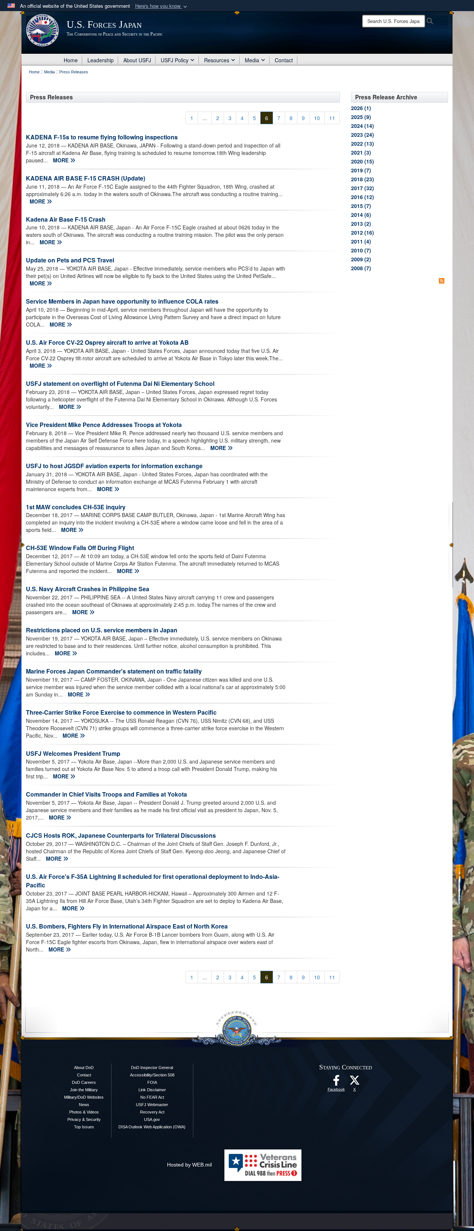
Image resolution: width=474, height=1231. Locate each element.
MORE (61, 160)
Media (252, 60)
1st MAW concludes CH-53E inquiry (76, 507)
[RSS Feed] (441, 280)
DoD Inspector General (152, 1067)
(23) (362, 179)
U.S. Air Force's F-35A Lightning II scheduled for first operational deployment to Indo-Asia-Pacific (152, 880)
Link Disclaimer (152, 1090)
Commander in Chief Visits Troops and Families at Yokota (106, 794)
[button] (161, 6)
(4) (361, 241)
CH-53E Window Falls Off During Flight (80, 547)
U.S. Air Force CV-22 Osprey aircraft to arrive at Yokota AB (107, 342)
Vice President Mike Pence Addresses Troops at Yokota (104, 424)
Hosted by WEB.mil (189, 1165)
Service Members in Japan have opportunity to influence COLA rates (122, 301)
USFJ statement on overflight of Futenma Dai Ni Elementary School (120, 383)
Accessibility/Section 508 (152, 1075)
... (205, 118)
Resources (216, 60)
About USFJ (137, 60)
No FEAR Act (152, 1097)
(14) (362, 125)
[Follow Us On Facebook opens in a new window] (336, 1082)
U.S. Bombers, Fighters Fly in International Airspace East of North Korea (127, 926)
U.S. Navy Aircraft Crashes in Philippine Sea (87, 589)
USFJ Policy (174, 60)
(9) (361, 116)
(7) (361, 170)
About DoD (84, 1067)
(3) (361, 152)
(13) (362, 143)
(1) (361, 108)
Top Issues (84, 1127)
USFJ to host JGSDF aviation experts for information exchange (114, 465)
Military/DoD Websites (84, 1097)
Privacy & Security (84, 1119)
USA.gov (152, 1119)
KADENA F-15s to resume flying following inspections (102, 137)
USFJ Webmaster (152, 1104)
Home (71, 60)
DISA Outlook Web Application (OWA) (152, 1127)
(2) (361, 223)
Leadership (100, 60)
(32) (362, 188)
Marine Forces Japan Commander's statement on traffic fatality (114, 671)
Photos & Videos (84, 1112)
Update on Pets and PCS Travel (70, 260)
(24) (362, 134)
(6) (361, 214)
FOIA (152, 1082)
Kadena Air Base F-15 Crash (66, 219)
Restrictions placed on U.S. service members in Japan (101, 630)
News (84, 1104)
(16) (362, 232)
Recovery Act (152, 1112)
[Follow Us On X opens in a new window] (355, 1082)
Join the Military (84, 1090)
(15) (362, 161)
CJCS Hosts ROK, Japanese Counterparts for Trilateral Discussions (121, 835)
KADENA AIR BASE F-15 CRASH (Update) (85, 178)
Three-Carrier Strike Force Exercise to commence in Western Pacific (121, 712)
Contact (284, 60)
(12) (362, 197)
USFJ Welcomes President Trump (73, 753)
